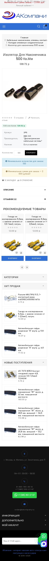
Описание (8, 190)
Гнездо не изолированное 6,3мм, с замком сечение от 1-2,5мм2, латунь (36, 220)
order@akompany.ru (24, 509)
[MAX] (44, 544)
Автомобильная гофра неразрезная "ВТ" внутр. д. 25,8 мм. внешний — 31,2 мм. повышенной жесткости (31, 430)
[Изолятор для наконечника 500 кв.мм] (24, 91)
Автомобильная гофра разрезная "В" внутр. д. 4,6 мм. (31, 348)
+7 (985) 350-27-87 (24, 489)
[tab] (24, 190)
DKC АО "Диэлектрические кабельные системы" (33, 138)
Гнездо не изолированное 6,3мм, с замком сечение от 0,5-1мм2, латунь (12, 220)
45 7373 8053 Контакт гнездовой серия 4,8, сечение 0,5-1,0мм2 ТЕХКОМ (29, 375)
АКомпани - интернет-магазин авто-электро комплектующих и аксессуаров (25, 551)
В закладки (10, 180)
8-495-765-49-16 (24, 487)
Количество (7, 152)
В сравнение (26, 180)
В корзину (31, 153)
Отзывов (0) (10, 199)
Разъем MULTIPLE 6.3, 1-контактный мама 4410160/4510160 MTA (29, 297)
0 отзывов (19, 117)
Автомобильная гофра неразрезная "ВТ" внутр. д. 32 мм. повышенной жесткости (30, 393)
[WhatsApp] (44, 536)
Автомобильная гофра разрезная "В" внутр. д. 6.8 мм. (31, 331)
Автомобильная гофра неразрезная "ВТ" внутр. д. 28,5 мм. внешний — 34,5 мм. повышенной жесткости (31, 412)
